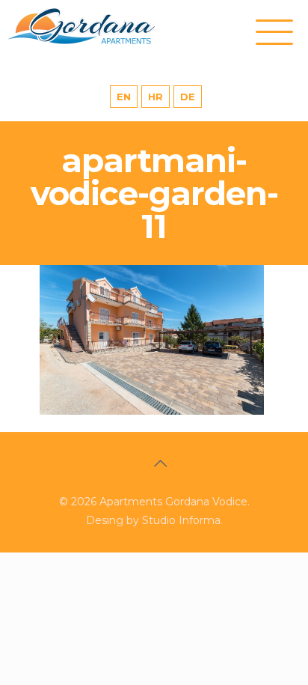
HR (155, 97)
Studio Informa (181, 520)
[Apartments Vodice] (97, 26)
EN (124, 97)
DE (187, 97)
